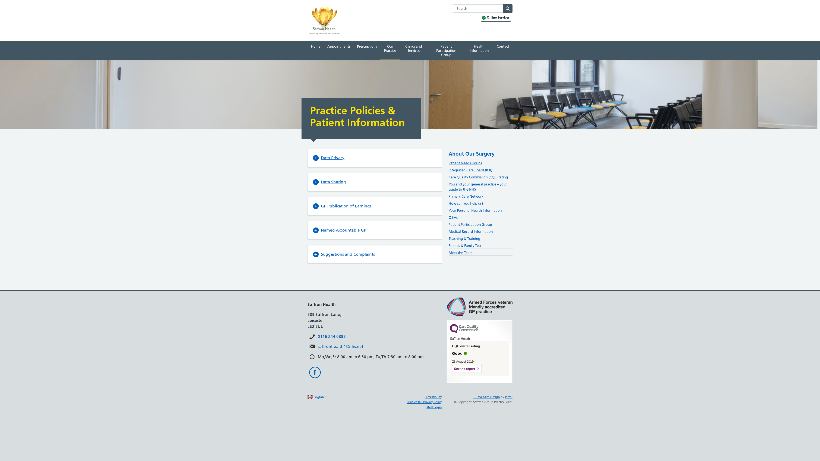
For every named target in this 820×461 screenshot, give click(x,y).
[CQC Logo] (464, 332)
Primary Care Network (466, 196)
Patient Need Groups (465, 163)
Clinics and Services (413, 48)
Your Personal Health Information (475, 210)
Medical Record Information (471, 231)
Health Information (479, 48)
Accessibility (433, 397)
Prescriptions (367, 46)
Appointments (338, 46)
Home (316, 46)
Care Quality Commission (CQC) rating (478, 177)
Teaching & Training (464, 238)
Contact (503, 46)
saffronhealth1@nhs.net (340, 346)
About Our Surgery (472, 154)
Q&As (453, 217)
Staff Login (434, 407)
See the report (464, 369)
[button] (375, 158)
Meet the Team (461, 253)
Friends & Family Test (465, 246)
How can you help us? (466, 203)
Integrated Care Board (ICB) (470, 170)
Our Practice (390, 48)
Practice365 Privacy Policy (424, 402)
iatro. (508, 397)
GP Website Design (486, 397)
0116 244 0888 (332, 336)
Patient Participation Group (446, 50)
